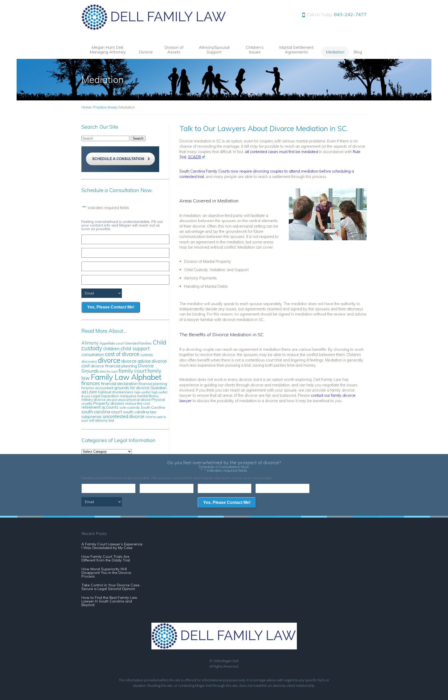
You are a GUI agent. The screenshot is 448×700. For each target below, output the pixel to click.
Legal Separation (105, 396)
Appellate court (112, 343)
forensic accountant (97, 388)
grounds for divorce (131, 387)
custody (146, 354)
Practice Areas (105, 107)
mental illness (148, 396)
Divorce (146, 51)
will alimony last (101, 420)
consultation (92, 354)
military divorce (93, 399)
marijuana (128, 396)
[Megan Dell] (154, 28)
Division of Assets (173, 49)
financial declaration (119, 383)
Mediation (335, 51)
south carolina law (140, 411)
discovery (89, 361)
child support (135, 348)
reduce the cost (137, 403)
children (111, 348)
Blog (358, 51)
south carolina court (101, 411)
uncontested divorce (123, 416)
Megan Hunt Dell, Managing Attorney (108, 49)
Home (86, 107)
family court (132, 370)
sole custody (130, 407)
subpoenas (91, 416)
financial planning (153, 383)
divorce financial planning (114, 365)
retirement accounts (99, 407)
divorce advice (136, 361)
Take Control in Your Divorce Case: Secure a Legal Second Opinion (110, 587)
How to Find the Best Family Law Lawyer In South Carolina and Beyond (109, 601)
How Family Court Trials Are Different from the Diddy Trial (105, 558)
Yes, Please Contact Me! (110, 307)
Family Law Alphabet (126, 377)
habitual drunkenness (115, 392)
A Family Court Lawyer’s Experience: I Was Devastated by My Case (112, 546)
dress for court (109, 371)
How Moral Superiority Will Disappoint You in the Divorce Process (106, 573)
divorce (109, 360)
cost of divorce (122, 354)
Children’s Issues (255, 49)
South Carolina (153, 407)
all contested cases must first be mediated (281, 151)
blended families (138, 343)
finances (90, 383)
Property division (108, 403)
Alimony (90, 343)
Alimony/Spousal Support (214, 49)
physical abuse (116, 400)
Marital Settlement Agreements (296, 49)
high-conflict (142, 392)
